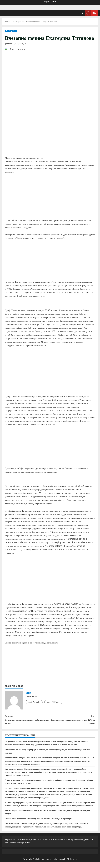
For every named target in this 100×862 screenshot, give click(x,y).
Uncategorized (11, 31)
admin (9, 44)
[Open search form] (82, 12)
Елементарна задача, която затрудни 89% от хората (73, 719)
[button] (5, 12)
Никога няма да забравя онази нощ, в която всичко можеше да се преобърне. (39, 818)
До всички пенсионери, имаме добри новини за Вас (27, 719)
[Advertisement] (50, 135)
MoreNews (59, 859)
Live (94, 12)
